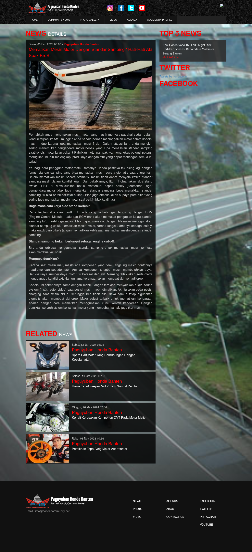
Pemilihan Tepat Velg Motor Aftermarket (99, 448)
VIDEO (113, 19)
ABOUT (171, 509)
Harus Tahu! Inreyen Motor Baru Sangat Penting (105, 386)
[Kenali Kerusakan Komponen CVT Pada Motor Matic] (47, 417)
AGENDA (132, 19)
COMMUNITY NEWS (59, 19)
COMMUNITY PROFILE (159, 19)
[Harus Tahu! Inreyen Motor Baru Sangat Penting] (47, 386)
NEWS (137, 501)
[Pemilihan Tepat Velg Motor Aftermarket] (47, 449)
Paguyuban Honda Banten (97, 349)
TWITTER (206, 509)
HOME (34, 19)
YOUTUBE (206, 524)
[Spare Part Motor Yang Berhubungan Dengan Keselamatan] (47, 355)
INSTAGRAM (208, 517)
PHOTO (137, 509)
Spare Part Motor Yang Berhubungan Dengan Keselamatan (103, 357)
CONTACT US (175, 517)
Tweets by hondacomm (173, 76)
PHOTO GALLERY (90, 19)
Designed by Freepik (206, 530)
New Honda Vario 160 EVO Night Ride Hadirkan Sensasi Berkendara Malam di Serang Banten (188, 50)
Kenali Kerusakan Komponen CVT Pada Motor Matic (108, 417)
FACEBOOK (207, 501)
